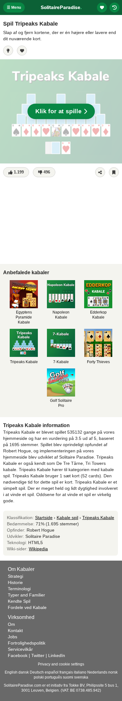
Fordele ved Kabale (27, 607)
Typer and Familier (26, 594)
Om (11, 624)
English (11, 672)
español (51, 672)
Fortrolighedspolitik (26, 642)
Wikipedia (38, 548)
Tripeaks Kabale (98, 517)
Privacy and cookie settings (61, 664)
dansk (23, 672)
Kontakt (15, 630)
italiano (80, 672)
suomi (68, 677)
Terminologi (19, 588)
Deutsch (37, 672)
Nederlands (97, 672)
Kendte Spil (19, 601)
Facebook (18, 655)
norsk (113, 672)
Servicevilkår (20, 649)
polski (39, 677)
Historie (15, 582)
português (53, 677)
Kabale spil (67, 517)
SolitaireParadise (61, 7)
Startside (44, 517)
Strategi (15, 576)
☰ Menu (14, 7)
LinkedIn (56, 655)
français (66, 672)
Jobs (12, 636)
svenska (81, 677)
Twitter (37, 655)
